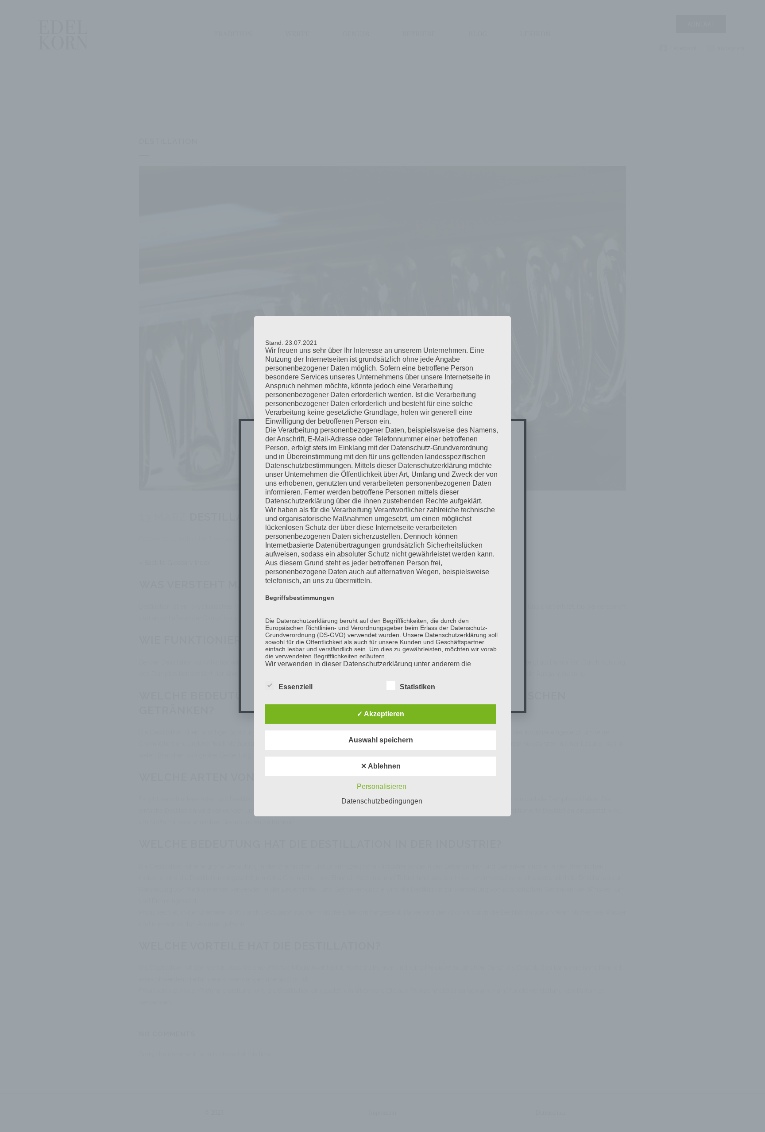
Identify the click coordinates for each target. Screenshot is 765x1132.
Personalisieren (381, 786)
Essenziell (295, 687)
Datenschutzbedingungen (381, 801)
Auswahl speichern (380, 740)
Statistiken (417, 687)
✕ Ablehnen (381, 766)
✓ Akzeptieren (380, 714)
